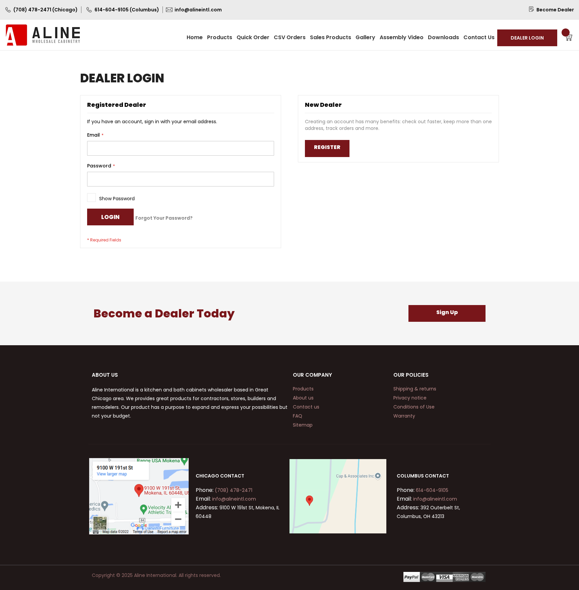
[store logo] (43, 35)
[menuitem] (194, 37)
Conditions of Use (414, 406)
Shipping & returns (414, 388)
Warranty (404, 416)
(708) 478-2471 (232, 490)
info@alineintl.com (233, 499)
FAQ (297, 416)
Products (303, 388)
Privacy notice (410, 397)
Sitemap (303, 425)
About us (303, 397)
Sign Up (447, 312)
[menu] (341, 37)
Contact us (306, 406)
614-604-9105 (431, 490)
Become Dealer (555, 9)
